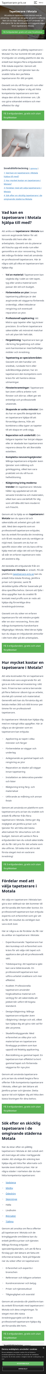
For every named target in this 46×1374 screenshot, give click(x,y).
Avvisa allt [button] (23, 1369)
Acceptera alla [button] (23, 1363)
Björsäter (11, 1215)
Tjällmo (10, 1221)
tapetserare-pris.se (23, 573)
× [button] (43, 1348)
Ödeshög (11, 1193)
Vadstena (11, 1182)
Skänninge (11, 1199)
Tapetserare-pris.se (14, 2)
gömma (33, 168)
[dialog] (23, 1360)
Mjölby (9, 1188)
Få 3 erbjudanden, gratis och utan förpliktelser (23, 32)
